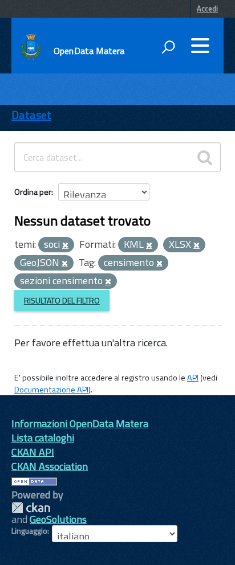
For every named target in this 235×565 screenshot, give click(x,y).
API (192, 377)
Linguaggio (29, 531)
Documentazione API (51, 389)
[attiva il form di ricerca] (168, 46)
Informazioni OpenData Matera (79, 423)
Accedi (207, 8)
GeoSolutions (58, 519)
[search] (204, 157)
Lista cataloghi (42, 437)
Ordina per (32, 192)
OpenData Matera (89, 50)
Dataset (31, 115)
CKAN (30, 508)
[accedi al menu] (200, 45)
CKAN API (32, 452)
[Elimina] (65, 245)
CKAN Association (49, 466)
